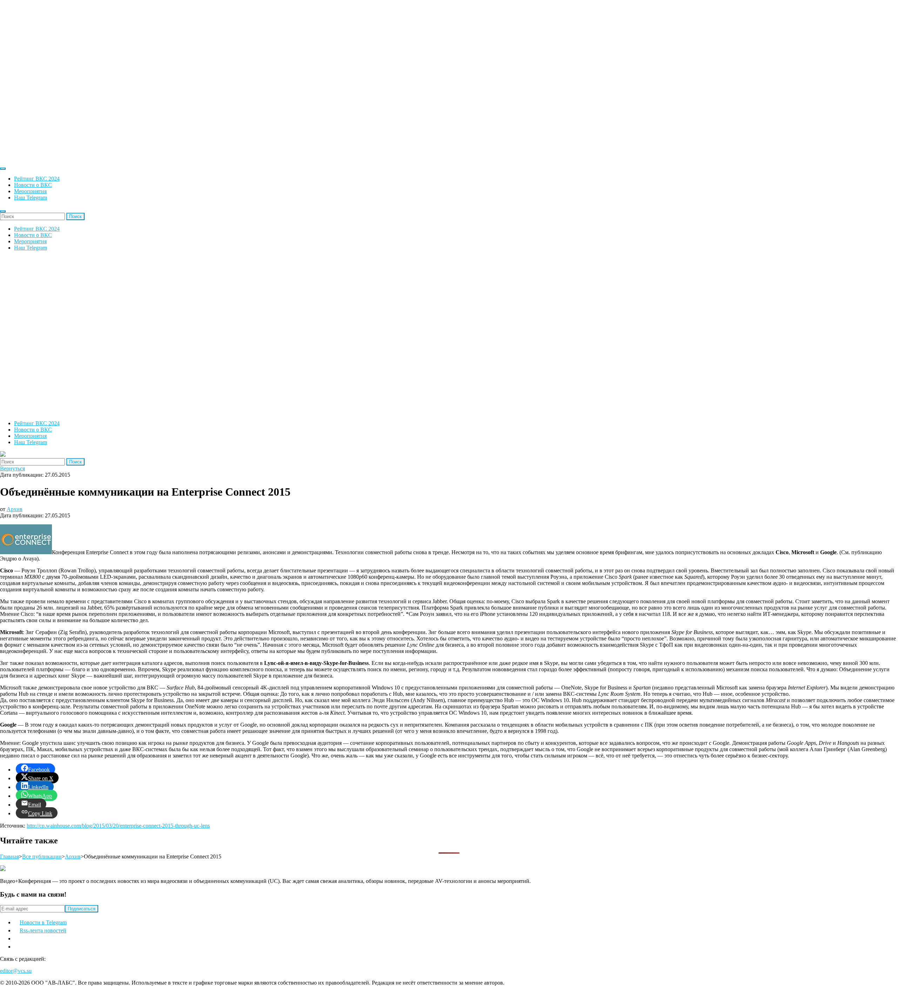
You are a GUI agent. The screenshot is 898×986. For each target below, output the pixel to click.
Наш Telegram (30, 197)
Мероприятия (30, 191)
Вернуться (12, 468)
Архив (14, 509)
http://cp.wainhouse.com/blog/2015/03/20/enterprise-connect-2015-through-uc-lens (118, 826)
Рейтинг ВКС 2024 (37, 179)
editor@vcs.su (16, 971)
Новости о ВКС (33, 185)
